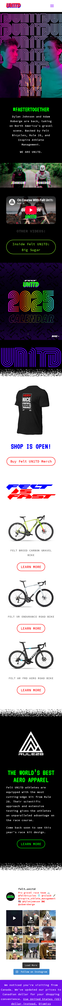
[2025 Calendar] (31, 339)
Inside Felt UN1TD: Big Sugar (31, 247)
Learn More (31, 567)
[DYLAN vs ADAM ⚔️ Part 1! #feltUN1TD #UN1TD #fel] (14, 951)
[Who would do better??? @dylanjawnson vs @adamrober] (14, 935)
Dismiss (45, 1003)
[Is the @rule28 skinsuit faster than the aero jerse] (47, 918)
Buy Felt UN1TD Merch (31, 461)
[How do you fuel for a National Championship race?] (47, 951)
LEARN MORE (31, 690)
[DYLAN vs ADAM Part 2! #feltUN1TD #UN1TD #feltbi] (31, 935)
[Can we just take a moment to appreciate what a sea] (14, 918)
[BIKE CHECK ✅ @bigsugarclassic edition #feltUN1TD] (31, 918)
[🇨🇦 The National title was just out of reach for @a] (31, 951)
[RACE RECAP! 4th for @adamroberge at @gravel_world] (47, 935)
